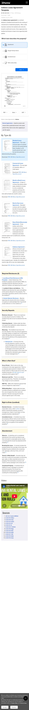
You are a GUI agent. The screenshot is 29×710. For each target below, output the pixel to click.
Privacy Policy (14, 703)
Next (20, 70)
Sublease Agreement (18, 247)
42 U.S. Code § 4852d (12, 516)
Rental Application (7, 123)
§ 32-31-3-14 (9, 523)
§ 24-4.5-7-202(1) (11, 527)
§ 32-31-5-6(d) (10, 536)
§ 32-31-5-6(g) (10, 529)
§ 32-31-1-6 (9, 525)
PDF (9, 157)
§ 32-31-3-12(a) (10, 521)
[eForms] (6, 2)
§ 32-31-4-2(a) (10, 538)
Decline (14, 707)
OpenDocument (20, 157)
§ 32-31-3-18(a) (10, 518)
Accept (4, 707)
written (18, 409)
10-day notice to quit (18, 372)
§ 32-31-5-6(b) (10, 532)
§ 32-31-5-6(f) (9, 530)
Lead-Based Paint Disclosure (11, 278)
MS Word (13, 157)
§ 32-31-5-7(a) (9, 520)
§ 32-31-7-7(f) (9, 534)
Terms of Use (23, 703)
